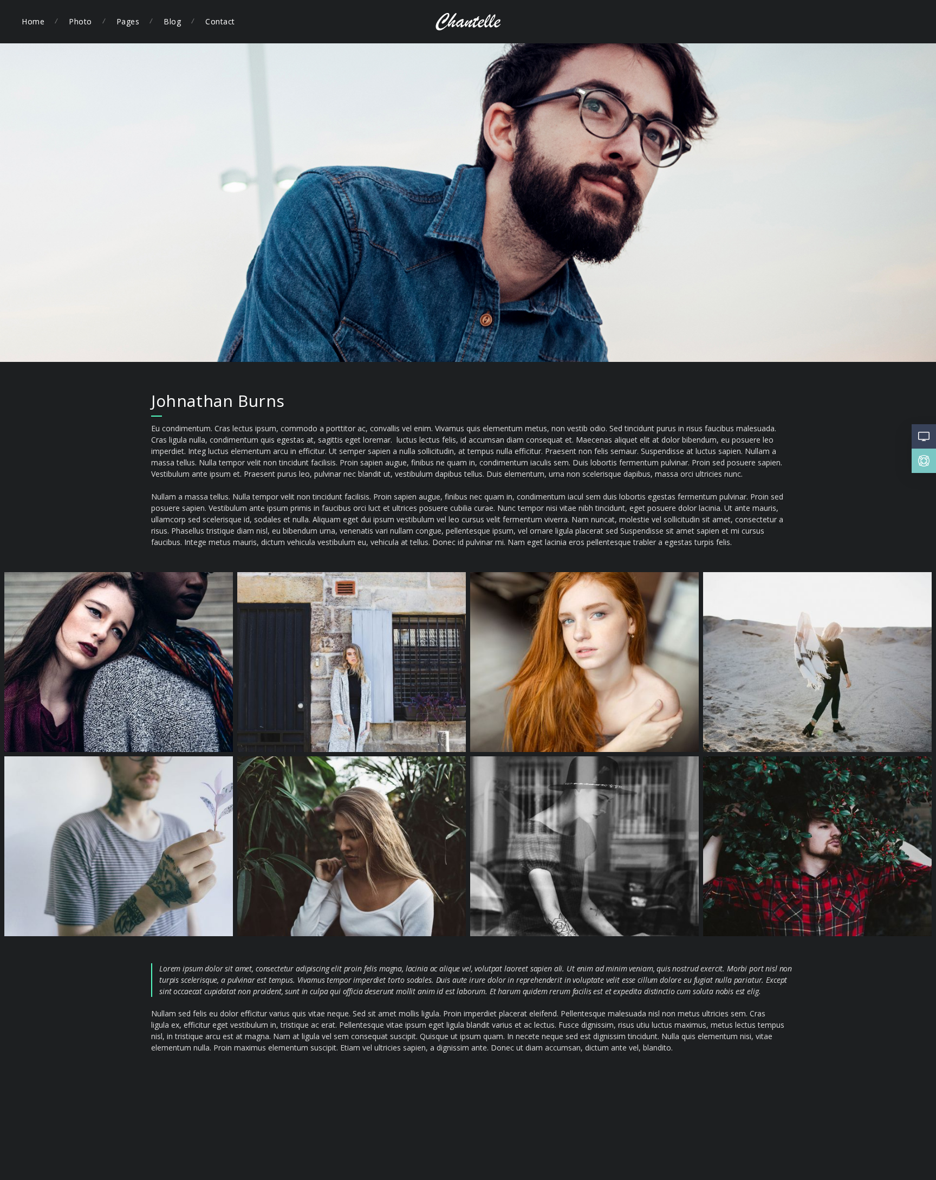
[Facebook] (828, 21)
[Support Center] (924, 463)
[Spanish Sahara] (817, 662)
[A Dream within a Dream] (118, 662)
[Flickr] (890, 21)
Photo (80, 21)
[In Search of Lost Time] (351, 662)
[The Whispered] (584, 846)
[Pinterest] (849, 21)
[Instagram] (911, 21)
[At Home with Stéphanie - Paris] (584, 662)
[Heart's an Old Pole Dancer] (118, 846)
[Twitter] (869, 21)
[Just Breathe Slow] (351, 846)
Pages (128, 21)
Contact (220, 21)
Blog (172, 21)
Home (33, 21)
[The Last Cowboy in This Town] (817, 846)
